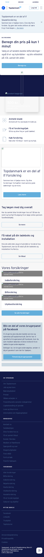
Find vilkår (7, 454)
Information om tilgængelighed (15, 413)
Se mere (20, 28)
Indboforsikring (9, 480)
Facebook (7, 513)
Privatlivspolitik (7, 539)
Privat (7, 2)
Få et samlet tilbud (10, 435)
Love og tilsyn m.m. (10, 409)
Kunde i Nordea (9, 439)
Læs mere (22, 195)
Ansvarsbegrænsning (10, 535)
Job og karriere (9, 387)
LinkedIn (6, 517)
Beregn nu (22, 66)
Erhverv (21, 2)
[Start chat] (39, 551)
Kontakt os (7, 424)
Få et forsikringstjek (11, 498)
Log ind (34, 8)
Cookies (5, 542)
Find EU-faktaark (9, 461)
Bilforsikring (8, 476)
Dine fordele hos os (10, 432)
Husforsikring (8, 487)
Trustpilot (7, 521)
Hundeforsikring (9, 494)
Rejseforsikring (9, 484)
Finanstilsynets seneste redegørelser (17, 402)
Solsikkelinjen (8, 428)
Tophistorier (8, 524)
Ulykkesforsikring (10, 491)
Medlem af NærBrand (11, 443)
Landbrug (35, 2)
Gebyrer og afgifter (11, 502)
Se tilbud (22, 256)
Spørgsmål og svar (10, 446)
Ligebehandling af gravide (13, 406)
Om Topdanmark (9, 384)
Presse (6, 395)
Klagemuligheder (10, 450)
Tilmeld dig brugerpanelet (22, 357)
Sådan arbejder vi (10, 398)
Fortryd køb (7, 457)
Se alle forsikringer (22, 313)
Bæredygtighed (9, 391)
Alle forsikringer (9, 473)
